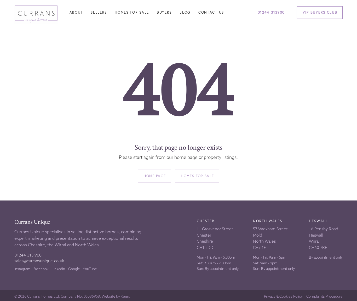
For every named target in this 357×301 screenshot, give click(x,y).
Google (74, 269)
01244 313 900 (28, 255)
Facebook (41, 269)
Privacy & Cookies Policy (283, 296)
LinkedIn (58, 269)
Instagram (22, 269)
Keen (125, 296)
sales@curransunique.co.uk (39, 260)
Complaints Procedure (324, 296)
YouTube (90, 269)
